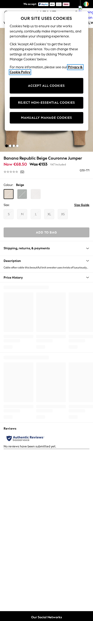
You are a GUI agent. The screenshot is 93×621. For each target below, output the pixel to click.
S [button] (8, 214)
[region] (46, 71)
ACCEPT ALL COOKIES (46, 86)
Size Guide (81, 205)
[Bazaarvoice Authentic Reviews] (25, 438)
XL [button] (49, 214)
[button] (6, 145)
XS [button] (63, 214)
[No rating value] (12, 172)
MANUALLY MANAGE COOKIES (46, 118)
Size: (7, 205)
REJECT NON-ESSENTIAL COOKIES (46, 103)
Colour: (8, 185)
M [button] (22, 214)
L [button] (36, 214)
